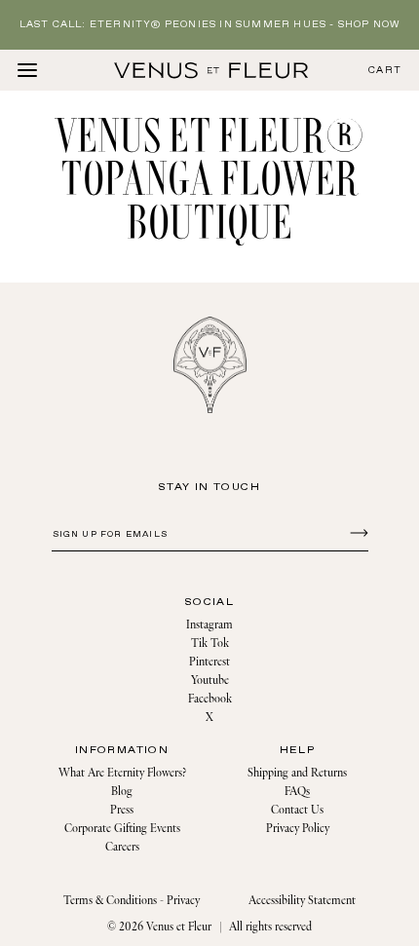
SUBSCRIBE (356, 532)
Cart (384, 70)
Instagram (209, 625)
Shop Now (369, 25)
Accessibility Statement (302, 900)
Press (121, 810)
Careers (122, 847)
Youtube (210, 680)
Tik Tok (210, 643)
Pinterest (209, 662)
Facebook (210, 699)
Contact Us (297, 810)
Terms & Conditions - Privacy (131, 900)
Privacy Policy (297, 828)
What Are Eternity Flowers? (122, 773)
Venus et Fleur (178, 927)
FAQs (297, 791)
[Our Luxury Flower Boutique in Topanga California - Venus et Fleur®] (211, 70)
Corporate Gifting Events (122, 828)
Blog (122, 791)
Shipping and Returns (297, 773)
